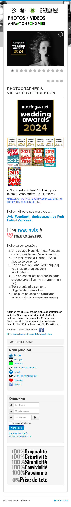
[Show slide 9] (48, 70)
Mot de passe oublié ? (20, 436)
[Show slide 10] (52, 70)
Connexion (16, 427)
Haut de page (61, 500)
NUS (31, 201)
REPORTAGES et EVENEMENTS (46, 198)
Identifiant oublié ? (18, 433)
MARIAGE (12, 198)
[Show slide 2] (17, 70)
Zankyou (24, 220)
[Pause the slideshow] (53, 48)
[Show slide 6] (34, 70)
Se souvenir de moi (21, 423)
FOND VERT (13, 201)
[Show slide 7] (39, 70)
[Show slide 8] (43, 70)
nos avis (28, 230)
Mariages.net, (41, 216)
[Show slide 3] (21, 70)
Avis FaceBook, (18, 216)
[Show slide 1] (12, 70)
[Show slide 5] (30, 70)
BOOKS (24, 201)
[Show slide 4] (25, 70)
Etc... (38, 201)
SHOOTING (23, 198)
